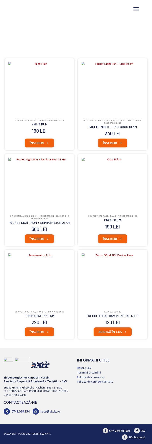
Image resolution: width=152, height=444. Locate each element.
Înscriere (37, 143)
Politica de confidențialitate (95, 381)
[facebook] (137, 430)
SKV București (137, 437)
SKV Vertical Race (119, 431)
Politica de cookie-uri (90, 377)
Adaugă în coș (110, 332)
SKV (143, 431)
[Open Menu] (136, 9)
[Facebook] (105, 430)
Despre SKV (84, 368)
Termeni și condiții (89, 372)
